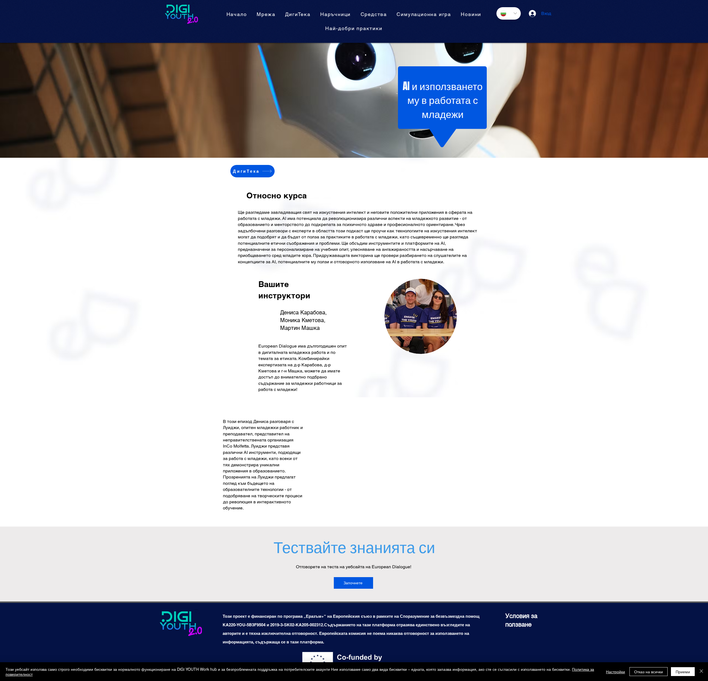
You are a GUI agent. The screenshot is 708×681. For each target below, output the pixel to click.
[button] (335, 14)
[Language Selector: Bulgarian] (508, 13)
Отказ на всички (648, 671)
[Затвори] (701, 672)
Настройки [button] (615, 671)
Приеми (683, 671)
